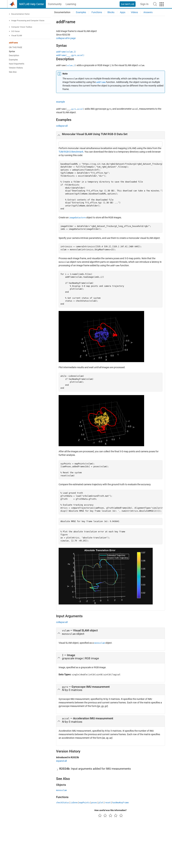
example (60, 101)
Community (55, 4)
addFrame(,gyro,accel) (70, 55)
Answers (148, 12)
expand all (61, 761)
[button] (155, 4)
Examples (13, 60)
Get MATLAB (127, 4)
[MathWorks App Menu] (162, 4)
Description (14, 55)
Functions (97, 12)
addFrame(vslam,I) (66, 52)
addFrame (13, 43)
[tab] (110, 135)
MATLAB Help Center (31, 4)
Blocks (111, 12)
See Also (13, 72)
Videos (134, 12)
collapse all (62, 125)
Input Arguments (16, 64)
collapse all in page (66, 38)
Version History (16, 68)
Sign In (144, 4)
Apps (122, 12)
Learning (71, 4)
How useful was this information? (110, 810)
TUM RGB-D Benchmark (71, 151)
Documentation (62, 12)
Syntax (12, 51)
